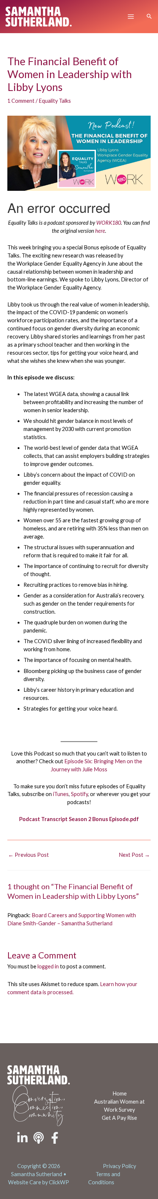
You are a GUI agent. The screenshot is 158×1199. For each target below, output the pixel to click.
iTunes (61, 794)
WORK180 (108, 223)
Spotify (79, 794)
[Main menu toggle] (131, 16)
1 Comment (21, 101)
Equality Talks (55, 101)
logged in (48, 966)
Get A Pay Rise (119, 1118)
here (100, 231)
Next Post (134, 855)
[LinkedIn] (22, 1138)
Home (119, 1093)
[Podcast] (38, 1138)
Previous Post (28, 855)
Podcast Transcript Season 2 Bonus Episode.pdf (79, 819)
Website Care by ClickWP (38, 1182)
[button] (149, 17)
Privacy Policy (119, 1166)
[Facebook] (55, 1138)
